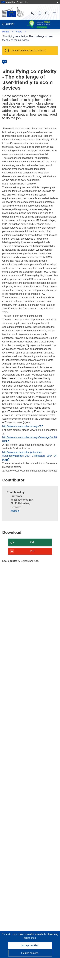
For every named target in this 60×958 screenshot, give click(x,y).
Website (15, 510)
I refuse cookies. (30, 953)
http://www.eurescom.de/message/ (21, 426)
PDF (32, 551)
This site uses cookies (14, 934)
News (19, 31)
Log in (32, 13)
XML (32, 542)
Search (47, 13)
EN (4, 61)
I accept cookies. (30, 945)
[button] (39, 13)
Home (5, 31)
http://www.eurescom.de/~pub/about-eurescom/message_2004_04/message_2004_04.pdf (29, 456)
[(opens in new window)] (13, 12)
